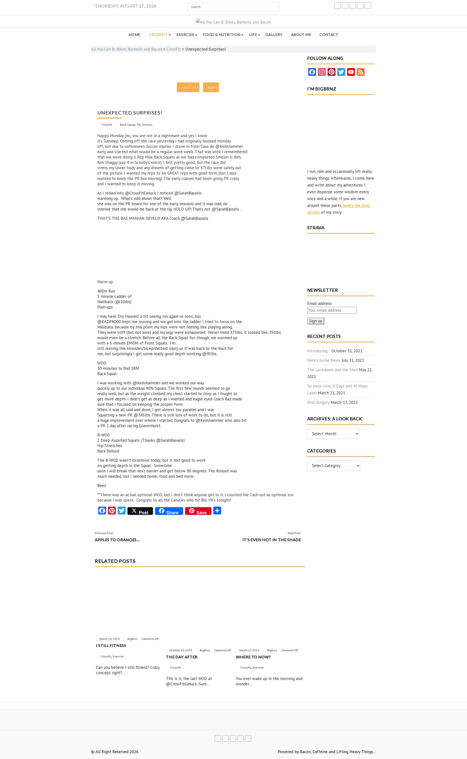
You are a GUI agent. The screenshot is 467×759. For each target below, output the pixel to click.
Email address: (319, 303)
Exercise (185, 34)
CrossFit (158, 34)
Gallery (274, 34)
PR (138, 124)
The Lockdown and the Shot (332, 369)
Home (134, 34)
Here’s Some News (324, 360)
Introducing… (318, 350)
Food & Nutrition (222, 34)
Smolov (147, 124)
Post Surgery (318, 402)
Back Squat (127, 124)
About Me (301, 34)
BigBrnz (213, 87)
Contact (329, 34)
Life (253, 34)
